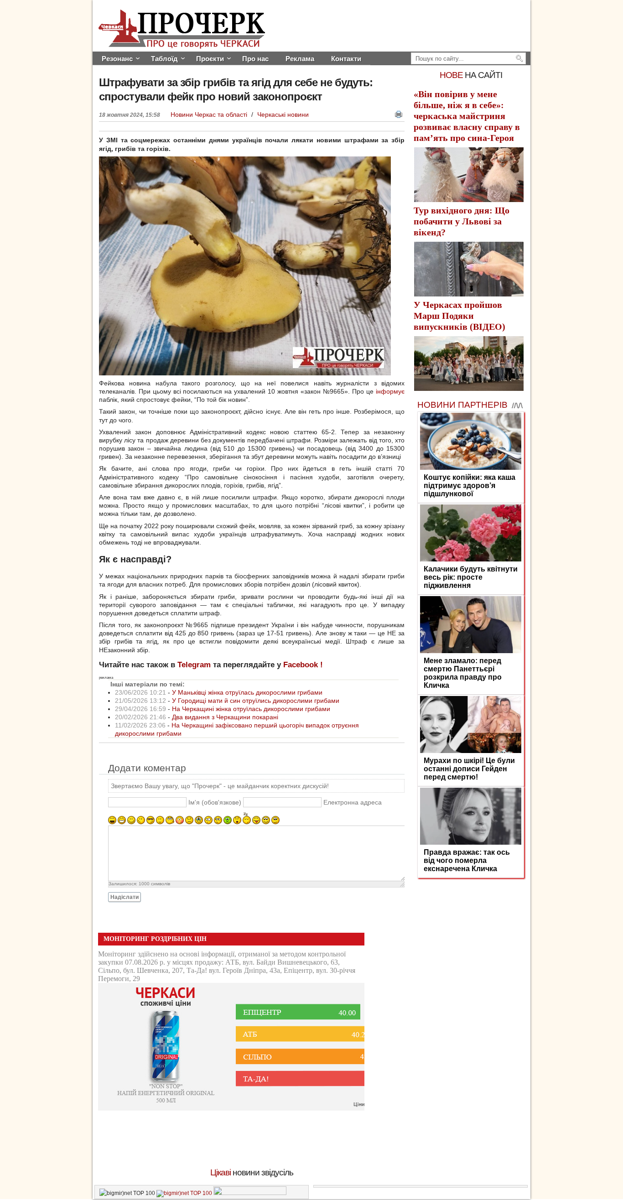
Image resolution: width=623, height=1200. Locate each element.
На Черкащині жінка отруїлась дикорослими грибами (251, 708)
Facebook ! (303, 664)
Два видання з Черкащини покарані (225, 717)
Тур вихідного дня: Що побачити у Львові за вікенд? (461, 221)
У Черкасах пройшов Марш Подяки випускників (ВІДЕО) (459, 316)
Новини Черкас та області (210, 114)
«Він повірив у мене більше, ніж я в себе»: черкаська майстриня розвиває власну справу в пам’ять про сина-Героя (467, 116)
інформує (390, 391)
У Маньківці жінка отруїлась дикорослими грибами (247, 692)
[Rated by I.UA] (249, 1193)
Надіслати (124, 897)
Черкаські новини (283, 114)
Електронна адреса (352, 802)
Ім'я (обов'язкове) (214, 802)
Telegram (194, 664)
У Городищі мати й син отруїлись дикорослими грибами (255, 700)
